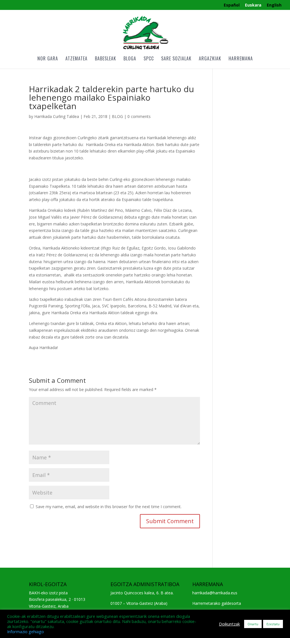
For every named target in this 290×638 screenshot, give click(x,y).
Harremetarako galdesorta (216, 603)
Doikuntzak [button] (229, 623)
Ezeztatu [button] (273, 624)
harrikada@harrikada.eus (214, 592)
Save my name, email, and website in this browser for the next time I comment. (109, 506)
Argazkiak (210, 59)
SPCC (149, 59)
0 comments (139, 116)
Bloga (129, 59)
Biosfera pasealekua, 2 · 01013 (57, 599)
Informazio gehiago (25, 631)
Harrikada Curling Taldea (56, 116)
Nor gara (47, 59)
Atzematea (76, 59)
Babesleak (105, 59)
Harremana (241, 59)
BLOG (117, 116)
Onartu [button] (253, 624)
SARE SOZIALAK (176, 59)
